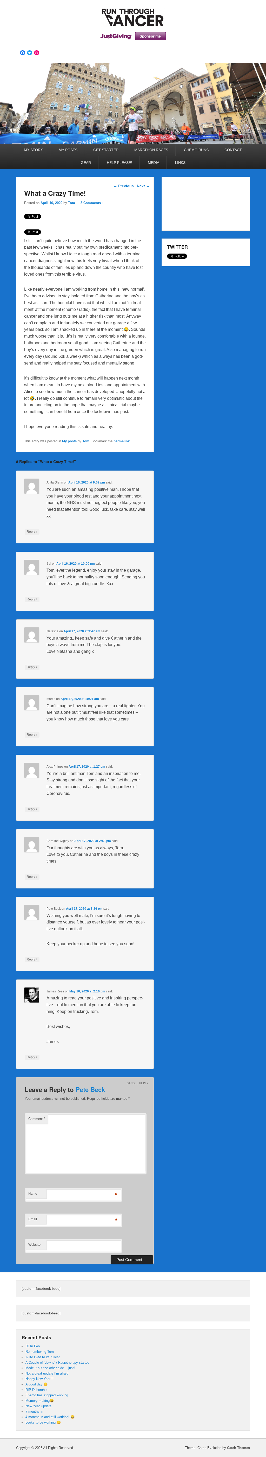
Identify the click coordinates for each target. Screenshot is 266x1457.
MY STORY (33, 150)
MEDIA (153, 162)
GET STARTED (105, 150)
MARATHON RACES (151, 150)
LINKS (180, 162)
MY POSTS (68, 150)
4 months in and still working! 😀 (50, 1417)
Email (32, 1219)
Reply (32, 532)
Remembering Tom (39, 1352)
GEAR (86, 162)
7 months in (34, 1411)
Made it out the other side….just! (50, 1368)
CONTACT (233, 150)
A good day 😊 (36, 1384)
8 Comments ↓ (92, 203)
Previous (124, 186)
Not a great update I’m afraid (46, 1373)
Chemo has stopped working (46, 1395)
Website (34, 1244)
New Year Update (38, 1406)
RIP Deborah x (36, 1390)
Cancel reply (137, 1083)
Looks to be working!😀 (43, 1422)
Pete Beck (90, 1089)
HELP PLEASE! (119, 162)
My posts (69, 441)
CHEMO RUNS (196, 150)
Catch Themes (238, 1448)
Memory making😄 (39, 1401)
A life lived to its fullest (42, 1357)
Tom (71, 203)
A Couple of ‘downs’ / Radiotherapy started (57, 1362)
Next (143, 186)
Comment (36, 1119)
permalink (122, 441)
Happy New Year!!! (39, 1379)
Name (32, 1193)
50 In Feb (32, 1346)
